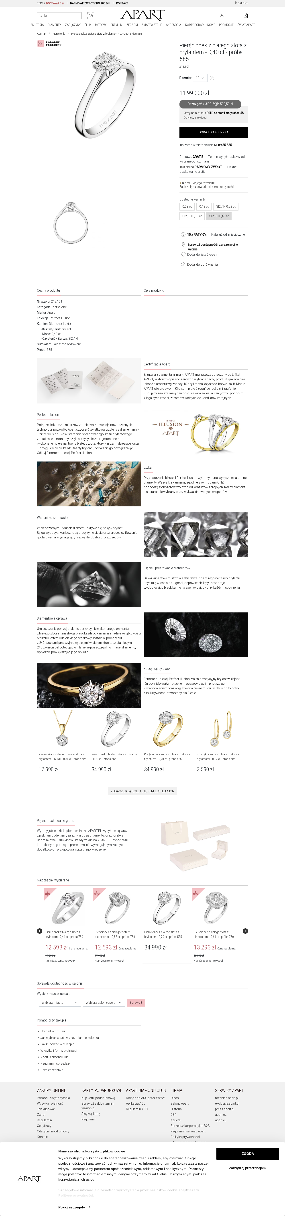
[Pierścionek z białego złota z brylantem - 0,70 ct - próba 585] (166, 908)
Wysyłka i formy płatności (58, 1050)
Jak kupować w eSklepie (57, 1044)
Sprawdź (136, 1002)
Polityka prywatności (185, 1137)
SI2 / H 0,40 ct (219, 216)
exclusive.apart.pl (227, 1103)
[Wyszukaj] (40, 15)
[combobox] (200, 78)
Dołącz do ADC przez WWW (145, 1098)
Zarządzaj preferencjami (248, 1168)
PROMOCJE (226, 25)
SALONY (242, 3)
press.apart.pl (224, 1109)
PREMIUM (116, 25)
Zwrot (41, 1114)
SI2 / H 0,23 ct (226, 206)
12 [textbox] (197, 78)
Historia (176, 1109)
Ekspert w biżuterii (52, 1031)
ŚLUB (88, 25)
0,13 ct (204, 206)
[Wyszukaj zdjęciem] (90, 15)
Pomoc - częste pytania (53, 1098)
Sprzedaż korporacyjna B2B (190, 1126)
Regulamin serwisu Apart (188, 1131)
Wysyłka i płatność (50, 1103)
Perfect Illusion (60, 318)
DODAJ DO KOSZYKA (214, 132)
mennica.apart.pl (226, 1098)
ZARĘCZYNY (73, 25)
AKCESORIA (173, 25)
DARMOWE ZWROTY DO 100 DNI (90, 3)
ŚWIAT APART (246, 25)
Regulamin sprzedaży (55, 1063)
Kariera (176, 1120)
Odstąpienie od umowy (53, 1131)
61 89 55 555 (223, 145)
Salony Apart (180, 1103)
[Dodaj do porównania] (181, 264)
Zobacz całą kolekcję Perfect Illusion (142, 791)
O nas (175, 1098)
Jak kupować (46, 1109)
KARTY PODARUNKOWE (200, 25)
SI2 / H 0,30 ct (192, 216)
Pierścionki (59, 33)
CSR (174, 1114)
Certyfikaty (44, 1126)
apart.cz (220, 1114)
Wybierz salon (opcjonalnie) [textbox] (101, 1002)
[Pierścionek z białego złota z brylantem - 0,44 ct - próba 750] (68, 908)
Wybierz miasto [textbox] (52, 1002)
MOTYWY (100, 25)
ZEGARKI (132, 25)
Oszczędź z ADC (210, 104)
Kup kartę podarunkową (98, 1098)
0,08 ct (187, 206)
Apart (51, 312)
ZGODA (248, 1154)
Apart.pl (41, 33)
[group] (68, 931)
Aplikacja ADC (135, 1103)
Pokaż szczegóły (71, 1207)
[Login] (222, 15)
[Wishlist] (234, 15)
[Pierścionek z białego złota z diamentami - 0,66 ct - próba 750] (216, 908)
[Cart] (246, 15)
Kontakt (42, 1137)
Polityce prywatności (75, 1195)
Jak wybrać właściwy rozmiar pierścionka (69, 1037)
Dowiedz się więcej (195, 117)
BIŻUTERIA (37, 25)
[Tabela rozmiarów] (212, 78)
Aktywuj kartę (90, 1114)
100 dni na (200, 167)
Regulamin (44, 1120)
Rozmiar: (185, 78)
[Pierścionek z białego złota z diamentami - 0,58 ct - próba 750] (117, 908)
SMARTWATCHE (152, 25)
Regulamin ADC (137, 1109)
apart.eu (220, 1120)
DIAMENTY (54, 25)
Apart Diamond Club (54, 1057)
